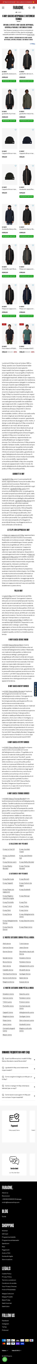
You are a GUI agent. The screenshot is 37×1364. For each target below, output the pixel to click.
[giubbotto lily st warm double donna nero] (9, 98)
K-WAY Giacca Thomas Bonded (14, 799)
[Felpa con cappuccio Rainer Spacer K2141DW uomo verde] (27, 254)
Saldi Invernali (7, 1303)
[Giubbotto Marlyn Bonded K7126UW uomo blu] (9, 214)
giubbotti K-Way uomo (18, 489)
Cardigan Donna (24, 974)
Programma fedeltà (8, 1237)
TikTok (4, 1327)
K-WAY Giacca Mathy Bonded (14, 691)
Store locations (7, 1259)
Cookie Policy (6, 1274)
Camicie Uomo (8, 998)
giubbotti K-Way (8, 479)
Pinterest (5, 1330)
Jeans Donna (23, 947)
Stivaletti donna (24, 970)
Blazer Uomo (7, 1035)
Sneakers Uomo (8, 994)
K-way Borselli (24, 879)
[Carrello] (34, 8)
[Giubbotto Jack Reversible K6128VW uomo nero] (9, 254)
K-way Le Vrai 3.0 (9, 849)
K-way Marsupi (24, 896)
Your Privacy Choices (9, 1286)
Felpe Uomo (7, 1020)
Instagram (5, 1324)
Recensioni (6, 1196)
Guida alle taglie (7, 1256)
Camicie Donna (8, 947)
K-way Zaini (7, 910)
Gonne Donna (7, 951)
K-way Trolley (24, 906)
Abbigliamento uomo (26, 966)
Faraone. (9, 1356)
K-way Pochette (8, 902)
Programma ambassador (10, 1240)
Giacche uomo (24, 994)
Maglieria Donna (8, 982)
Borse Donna (7, 962)
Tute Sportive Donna (10, 974)
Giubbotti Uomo (24, 1024)
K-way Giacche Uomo (26, 921)
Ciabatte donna (8, 970)
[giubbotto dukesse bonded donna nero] (9, 59)
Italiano (4, 1350)
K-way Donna (7, 914)
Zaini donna (7, 966)
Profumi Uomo (24, 1002)
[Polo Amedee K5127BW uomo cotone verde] (27, 333)
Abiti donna (7, 943)
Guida (4, 1216)
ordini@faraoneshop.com (10, 1202)
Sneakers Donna (25, 958)
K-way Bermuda (8, 879)
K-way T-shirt (7, 906)
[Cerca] (29, 8)
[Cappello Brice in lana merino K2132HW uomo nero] (9, 138)
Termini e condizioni (9, 1280)
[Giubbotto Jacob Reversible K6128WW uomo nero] (27, 174)
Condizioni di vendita (9, 1283)
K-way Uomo (23, 910)
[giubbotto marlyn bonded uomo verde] (27, 98)
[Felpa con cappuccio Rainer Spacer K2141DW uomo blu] (27, 294)
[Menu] (3, 7)
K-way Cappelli (8, 883)
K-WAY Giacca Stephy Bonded (14, 747)
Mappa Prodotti (7, 1297)
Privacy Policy (7, 1277)
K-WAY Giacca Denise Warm (13, 645)
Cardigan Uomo (24, 1016)
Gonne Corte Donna (9, 978)
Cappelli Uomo (8, 1012)
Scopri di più (30, 34)
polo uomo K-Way (16, 620)
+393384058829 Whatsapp (11, 1199)
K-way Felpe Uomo (25, 927)
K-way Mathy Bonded (26, 862)
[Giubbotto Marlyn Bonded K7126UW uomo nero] (27, 214)
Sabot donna (23, 978)
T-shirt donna (24, 943)
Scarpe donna (24, 982)
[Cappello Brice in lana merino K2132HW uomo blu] (27, 138)
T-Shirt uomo (7, 1002)
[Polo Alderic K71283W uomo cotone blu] (9, 333)
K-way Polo (23, 902)
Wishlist (5, 1231)
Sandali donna (7, 958)
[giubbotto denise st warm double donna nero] (27, 59)
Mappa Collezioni (8, 1294)
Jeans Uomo (7, 1024)
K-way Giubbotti (24, 889)
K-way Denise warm (9, 862)
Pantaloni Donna (25, 962)
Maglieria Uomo (8, 1016)
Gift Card (5, 1234)
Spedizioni (5, 1243)
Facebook (5, 1321)
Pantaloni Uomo (24, 998)
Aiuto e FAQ (6, 1253)
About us (5, 1193)
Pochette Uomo (8, 1006)
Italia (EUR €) (16, 1350)
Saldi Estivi (5, 1306)
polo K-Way (8, 596)
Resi (3, 1247)
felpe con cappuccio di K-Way (14, 535)
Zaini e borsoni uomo (26, 1020)
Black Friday (6, 1300)
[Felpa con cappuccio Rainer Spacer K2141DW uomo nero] (9, 294)
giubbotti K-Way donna (23, 501)
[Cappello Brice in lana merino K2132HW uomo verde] (9, 174)
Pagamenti (5, 1250)
